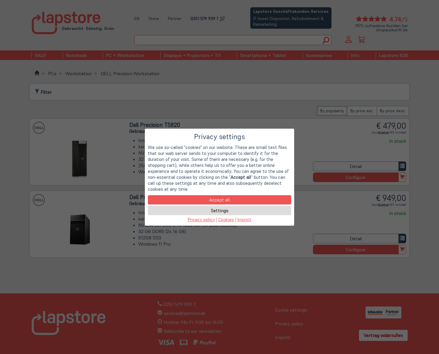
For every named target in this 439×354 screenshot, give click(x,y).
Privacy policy (201, 219)
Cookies (226, 219)
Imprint (244, 219)
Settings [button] (219, 210)
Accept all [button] (219, 200)
